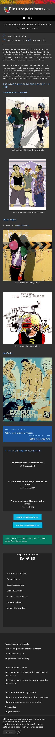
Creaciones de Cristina (16, 667)
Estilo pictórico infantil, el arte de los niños (27, 483)
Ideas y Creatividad (15, 608)
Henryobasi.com (22, 225)
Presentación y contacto (17, 644)
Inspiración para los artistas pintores (23, 649)
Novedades (10, 707)
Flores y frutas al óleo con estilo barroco (27, 502)
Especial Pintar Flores (17, 596)
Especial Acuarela (15, 585)
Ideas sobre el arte (14, 653)
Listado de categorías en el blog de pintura (26, 697)
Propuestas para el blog (17, 658)
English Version (12, 711)
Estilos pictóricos (16, 40)
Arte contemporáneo (16, 573)
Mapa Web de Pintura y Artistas (20, 692)
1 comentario (38, 40)
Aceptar (9, 732)
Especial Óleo (13, 579)
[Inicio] (18, 28)
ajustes (39, 727)
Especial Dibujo (14, 602)
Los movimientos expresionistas (27, 463)
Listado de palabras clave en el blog (23, 702)
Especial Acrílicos (14, 591)
